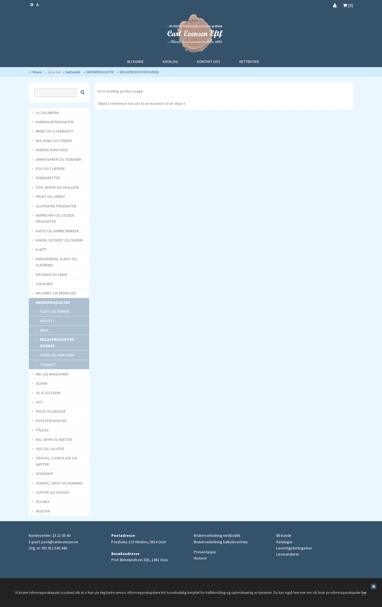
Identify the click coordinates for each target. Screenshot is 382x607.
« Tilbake (35, 72)
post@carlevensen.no (59, 541)
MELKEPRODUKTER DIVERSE (139, 72)
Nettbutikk (73, 72)
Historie (200, 558)
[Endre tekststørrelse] (37, 5)
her (364, 592)
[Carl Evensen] (191, 34)
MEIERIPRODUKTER (100, 72)
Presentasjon (205, 551)
